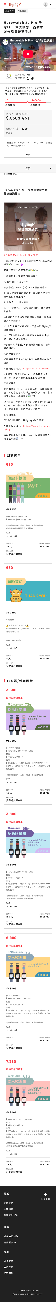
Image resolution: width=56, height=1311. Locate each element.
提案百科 (9, 1273)
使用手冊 (9, 1267)
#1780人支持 (30, 255)
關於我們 (9, 1203)
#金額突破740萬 (13, 255)
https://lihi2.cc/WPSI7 (37, 368)
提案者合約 (10, 1242)
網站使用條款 (11, 1236)
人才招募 (9, 1208)
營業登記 (20, 78)
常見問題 (9, 1261)
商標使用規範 (11, 1215)
